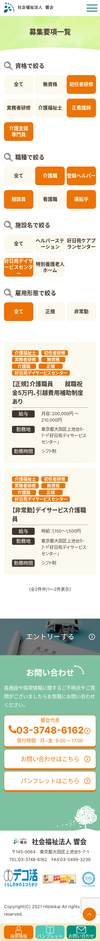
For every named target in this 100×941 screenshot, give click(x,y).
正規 (50, 311)
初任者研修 (81, 84)
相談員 (18, 199)
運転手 (81, 199)
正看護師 (81, 108)
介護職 (50, 176)
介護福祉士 (50, 108)
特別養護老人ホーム (50, 267)
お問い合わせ (81, 936)
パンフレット (50, 936)
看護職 (50, 199)
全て (18, 84)
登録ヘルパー (81, 176)
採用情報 (18, 936)
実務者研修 (19, 108)
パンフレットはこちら (50, 780)
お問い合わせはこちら (50, 758)
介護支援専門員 (18, 131)
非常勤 (81, 311)
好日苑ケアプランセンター (81, 244)
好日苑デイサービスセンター (18, 267)
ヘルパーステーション (50, 244)
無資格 (50, 84)
